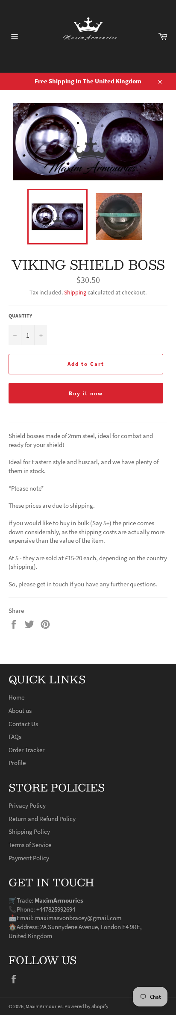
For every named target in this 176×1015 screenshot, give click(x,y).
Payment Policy (29, 858)
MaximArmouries (44, 1006)
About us (20, 710)
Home (16, 697)
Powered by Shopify (87, 1006)
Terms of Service (30, 845)
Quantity (20, 315)
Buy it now (86, 393)
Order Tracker (26, 750)
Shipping (75, 292)
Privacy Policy (27, 805)
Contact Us (23, 724)
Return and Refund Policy (42, 819)
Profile (17, 763)
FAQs (15, 737)
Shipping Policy (29, 831)
